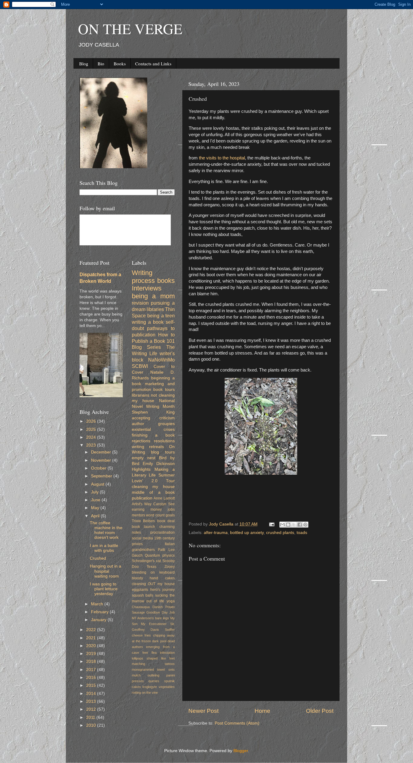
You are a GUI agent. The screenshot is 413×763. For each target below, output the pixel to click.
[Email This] (282, 525)
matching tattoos (153, 664)
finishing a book (153, 435)
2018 (91, 661)
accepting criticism (153, 418)
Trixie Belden (143, 521)
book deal (166, 521)
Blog (83, 64)
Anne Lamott (164, 498)
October (99, 468)
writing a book (148, 322)
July (95, 492)
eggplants (140, 590)
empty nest (143, 458)
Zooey (169, 567)
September (102, 476)
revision (140, 303)
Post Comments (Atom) (237, 723)
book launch (143, 527)
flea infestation (163, 652)
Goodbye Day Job (160, 612)
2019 (91, 653)
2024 (91, 437)
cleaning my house (153, 486)
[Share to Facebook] (300, 525)
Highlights (141, 469)
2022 (91, 629)
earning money (147, 509)
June (96, 500)
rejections (141, 441)
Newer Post (203, 711)
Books (120, 64)
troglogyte (149, 687)
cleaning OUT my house (153, 584)
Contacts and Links (153, 64)
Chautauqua (141, 607)
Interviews (146, 288)
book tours (164, 389)
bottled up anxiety (247, 532)
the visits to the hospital (222, 158)
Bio (101, 64)
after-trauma (216, 532)
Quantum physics (160, 555)
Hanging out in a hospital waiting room (105, 571)
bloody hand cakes (153, 578)
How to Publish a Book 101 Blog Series (153, 341)
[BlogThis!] (288, 525)
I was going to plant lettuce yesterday (104, 589)
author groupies (153, 423)
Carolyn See (164, 504)
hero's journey (162, 590)
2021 (91, 638)
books (166, 280)
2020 (91, 645)
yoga (171, 601)
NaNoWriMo (161, 359)
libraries (155, 309)
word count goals (160, 515)
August (98, 484)
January (99, 619)
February (100, 612)
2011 (91, 717)
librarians (140, 395)
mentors (138, 515)
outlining (153, 675)
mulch (136, 675)
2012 (91, 709)
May (95, 508)
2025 (91, 429)
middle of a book (153, 492)
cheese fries (141, 635)
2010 (91, 725)
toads (302, 532)
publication (142, 498)
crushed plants (280, 532)
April (96, 516)
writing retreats (148, 446)
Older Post (319, 711)
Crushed (98, 558)
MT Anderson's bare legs (150, 618)
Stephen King (153, 412)
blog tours (163, 452)
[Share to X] (294, 525)
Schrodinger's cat (146, 561)
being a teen (161, 315)
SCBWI (140, 366)
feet (145, 652)
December (101, 452)
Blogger (240, 750)
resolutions (164, 441)
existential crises (153, 429)
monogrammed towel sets (153, 669)
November (101, 460)
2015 (91, 685)
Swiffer (170, 629)
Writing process (143, 276)
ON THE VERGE (130, 28)
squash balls (143, 595)
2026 (91, 421)
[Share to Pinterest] (305, 525)
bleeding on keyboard (153, 572)
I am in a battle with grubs (104, 548)
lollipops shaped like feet (153, 658)
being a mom (153, 296)
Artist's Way (141, 504)
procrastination (162, 532)
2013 (91, 701)
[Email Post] (271, 524)
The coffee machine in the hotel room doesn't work (106, 530)
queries (153, 681)
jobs (171, 509)
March (97, 604)
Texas (151, 567)
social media (142, 538)
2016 (91, 677)
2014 (91, 693)
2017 (91, 669)
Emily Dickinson (159, 463)
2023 (91, 445)
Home (262, 711)
